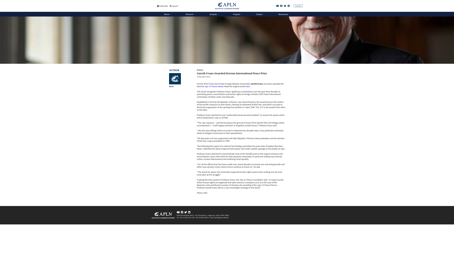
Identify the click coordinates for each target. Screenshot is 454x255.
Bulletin (200, 70)
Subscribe (163, 6)
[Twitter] (285, 5)
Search (175, 6)
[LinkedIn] (289, 5)
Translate (298, 6)
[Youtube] (277, 5)
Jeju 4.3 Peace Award (214, 86)
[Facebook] (281, 5)
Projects (236, 14)
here (248, 86)
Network (189, 14)
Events (259, 14)
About (166, 14)
